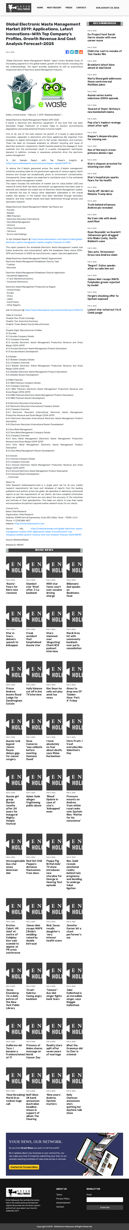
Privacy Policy (63, 1198)
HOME (40, 7)
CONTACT (81, 7)
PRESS (69, 7)
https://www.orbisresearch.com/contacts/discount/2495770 (54, 310)
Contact (60, 1207)
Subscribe (104, 1207)
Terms (59, 1194)
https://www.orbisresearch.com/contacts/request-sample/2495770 (38, 163)
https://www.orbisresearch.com (29, 523)
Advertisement (63, 1203)
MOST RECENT (54, 7)
